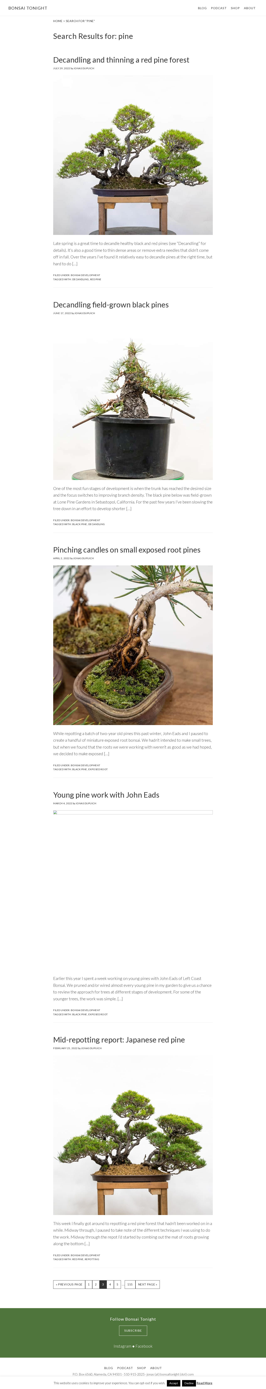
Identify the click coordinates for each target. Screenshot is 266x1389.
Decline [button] (189, 1383)
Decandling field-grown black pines (111, 304)
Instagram (122, 1345)
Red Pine (95, 279)
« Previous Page (69, 1285)
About (156, 1368)
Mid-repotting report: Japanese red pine (119, 1039)
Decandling (80, 279)
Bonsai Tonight (27, 7)
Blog (108, 1368)
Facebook (144, 1345)
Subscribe (133, 1330)
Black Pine (79, 524)
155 (131, 1284)
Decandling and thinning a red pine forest (121, 59)
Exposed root (98, 769)
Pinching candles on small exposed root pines (127, 549)
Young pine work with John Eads (106, 794)
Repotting (92, 1259)
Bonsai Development (85, 275)
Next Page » (147, 1285)
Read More (204, 1383)
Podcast (125, 1368)
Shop (141, 1368)
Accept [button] (173, 1383)
